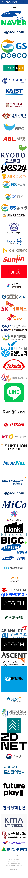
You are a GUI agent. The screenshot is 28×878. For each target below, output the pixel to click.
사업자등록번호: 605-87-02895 (14, 863)
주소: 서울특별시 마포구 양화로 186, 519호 (14, 865)
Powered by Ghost (14, 869)
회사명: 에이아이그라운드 (14, 859)
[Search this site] (23, 2)
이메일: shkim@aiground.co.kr (14, 861)
